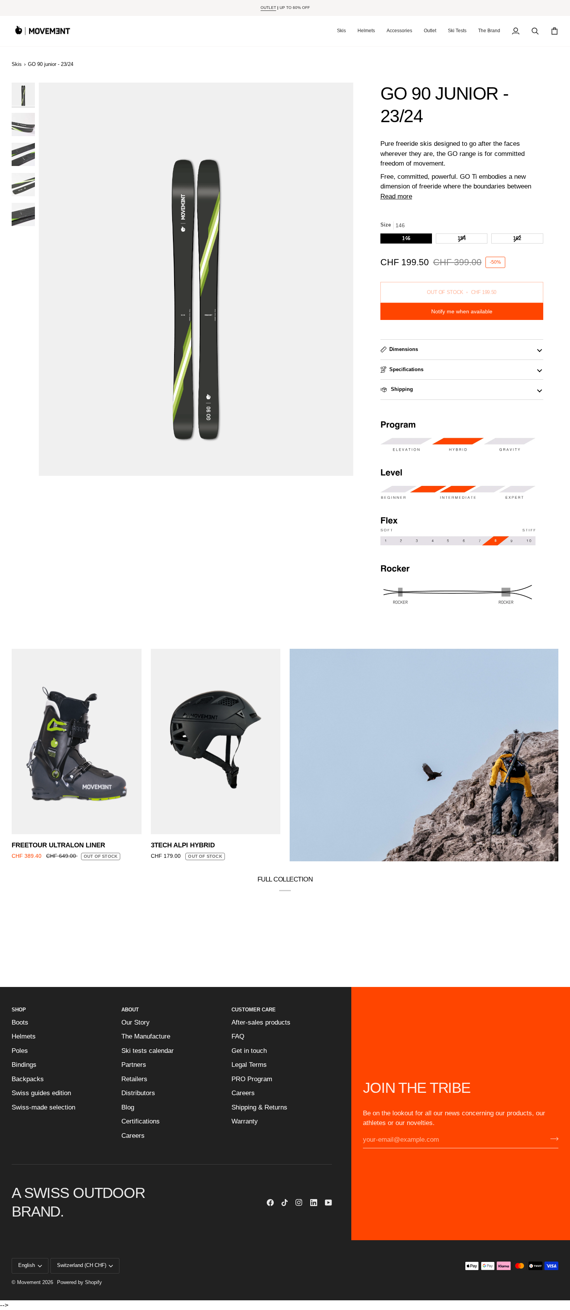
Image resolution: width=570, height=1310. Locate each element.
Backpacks (28, 1079)
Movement (29, 1282)
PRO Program (251, 1079)
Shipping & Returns (259, 1107)
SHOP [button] (19, 1010)
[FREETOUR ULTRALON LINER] (77, 741)
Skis (17, 64)
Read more (396, 196)
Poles (20, 1050)
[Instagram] (298, 1202)
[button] (341, 31)
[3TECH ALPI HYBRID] (216, 741)
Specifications (406, 369)
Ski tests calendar (147, 1050)
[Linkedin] (313, 1202)
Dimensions (403, 349)
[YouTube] (328, 1202)
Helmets (24, 1036)
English (26, 1265)
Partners (133, 1064)
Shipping (401, 389)
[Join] (552, 1139)
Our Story (135, 1022)
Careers (133, 1135)
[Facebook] (270, 1202)
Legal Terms (249, 1064)
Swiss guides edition (41, 1093)
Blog (127, 1107)
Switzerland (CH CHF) (81, 1265)
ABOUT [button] (130, 1010)
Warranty (244, 1121)
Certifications (140, 1121)
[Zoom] (196, 279)
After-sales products (260, 1022)
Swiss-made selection (43, 1107)
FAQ (237, 1036)
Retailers (134, 1079)
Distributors (138, 1093)
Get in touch (249, 1050)
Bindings (24, 1064)
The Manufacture (145, 1036)
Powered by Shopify (79, 1282)
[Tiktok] (285, 1202)
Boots (20, 1022)
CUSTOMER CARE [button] (253, 1010)
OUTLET (268, 7)
